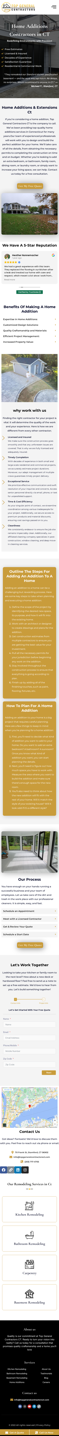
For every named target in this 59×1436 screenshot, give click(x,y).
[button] (54, 7)
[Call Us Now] (36, 1432)
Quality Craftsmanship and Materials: (25, 330)
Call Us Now (46, 1432)
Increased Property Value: (18, 342)
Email (5, 1032)
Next (48, 1072)
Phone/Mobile (10, 1045)
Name (6, 1019)
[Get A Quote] (6, 1432)
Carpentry (30, 1273)
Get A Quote (17, 1432)
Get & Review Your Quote (18, 926)
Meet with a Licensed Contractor (22, 919)
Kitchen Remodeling (29, 1214)
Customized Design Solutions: (20, 325)
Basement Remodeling (29, 1302)
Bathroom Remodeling (29, 1244)
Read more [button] (9, 280)
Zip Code (7, 1059)
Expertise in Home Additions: (20, 319)
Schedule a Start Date (16, 934)
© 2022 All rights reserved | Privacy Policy (29, 1425)
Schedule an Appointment (18, 911)
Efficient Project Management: (21, 336)
